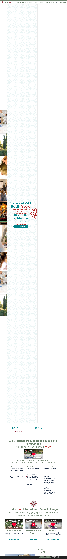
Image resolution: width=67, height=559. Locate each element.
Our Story (17, 2)
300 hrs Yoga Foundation (26, 2)
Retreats (41, 2)
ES (54, 2)
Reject (48, 557)
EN (53, 2)
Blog (20, 2)
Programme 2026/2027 (48, 2)
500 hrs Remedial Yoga (35, 2)
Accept (42, 557)
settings (35, 557)
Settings (54, 557)
